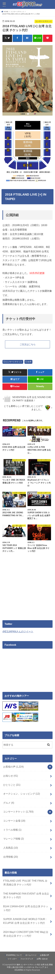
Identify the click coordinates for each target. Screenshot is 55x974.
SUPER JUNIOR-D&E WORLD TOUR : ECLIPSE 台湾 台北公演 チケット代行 (24, 921)
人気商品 (10, 847)
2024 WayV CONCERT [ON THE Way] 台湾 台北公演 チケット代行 (25, 934)
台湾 (29, 362)
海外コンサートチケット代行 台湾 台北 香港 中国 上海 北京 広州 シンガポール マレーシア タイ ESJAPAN (30, 967)
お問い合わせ (42, 959)
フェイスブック (26, 959)
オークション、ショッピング (21, 793)
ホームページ (30, 955)
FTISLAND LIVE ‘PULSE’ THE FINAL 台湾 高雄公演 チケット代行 (25, 882)
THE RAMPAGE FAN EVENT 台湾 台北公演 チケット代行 (26, 895)
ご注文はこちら (28, 344)
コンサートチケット (14, 362)
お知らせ (10, 775)
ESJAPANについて (14, 955)
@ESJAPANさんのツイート (17, 631)
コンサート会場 (14, 820)
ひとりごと (11, 784)
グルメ (8, 802)
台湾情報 (10, 856)
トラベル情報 (12, 829)
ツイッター (12, 959)
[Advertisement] (28, 589)
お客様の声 (13, 766)
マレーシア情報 (13, 838)
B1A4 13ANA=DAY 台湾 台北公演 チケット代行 (25, 908)
